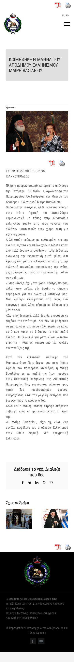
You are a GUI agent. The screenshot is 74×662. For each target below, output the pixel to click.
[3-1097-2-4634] (37, 131)
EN (67, 15)
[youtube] (41, 641)
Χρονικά (10, 107)
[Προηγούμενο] (9, 518)
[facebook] (33, 641)
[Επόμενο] (65, 518)
